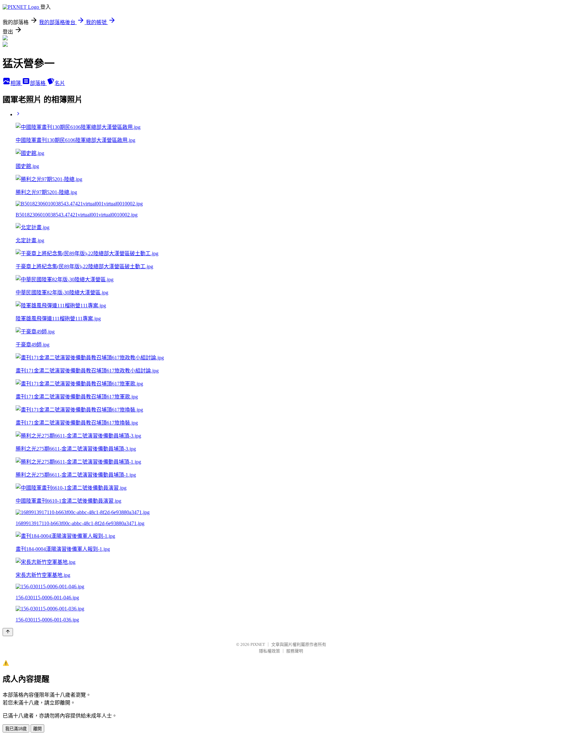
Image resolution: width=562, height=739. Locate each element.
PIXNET (257, 644)
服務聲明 (294, 650)
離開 (37, 728)
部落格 (38, 83)
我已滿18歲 (16, 728)
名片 (60, 83)
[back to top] (8, 632)
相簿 (16, 83)
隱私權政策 (269, 650)
